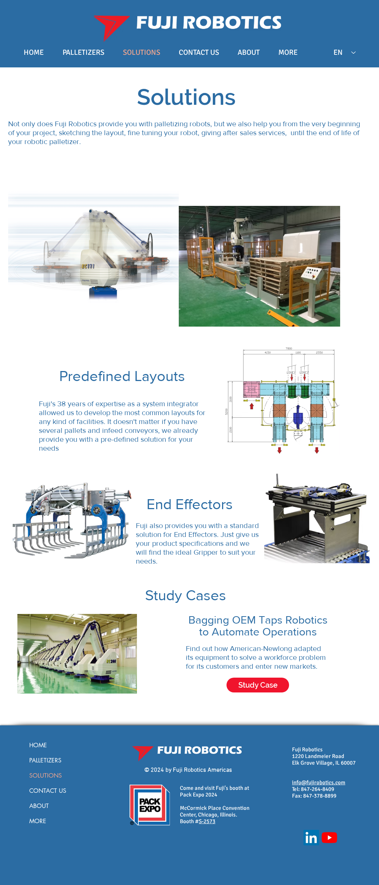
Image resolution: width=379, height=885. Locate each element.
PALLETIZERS (45, 760)
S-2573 (207, 821)
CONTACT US (47, 791)
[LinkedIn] (311, 837)
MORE (37, 821)
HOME (38, 745)
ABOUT (39, 806)
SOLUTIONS (45, 775)
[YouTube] (329, 837)
